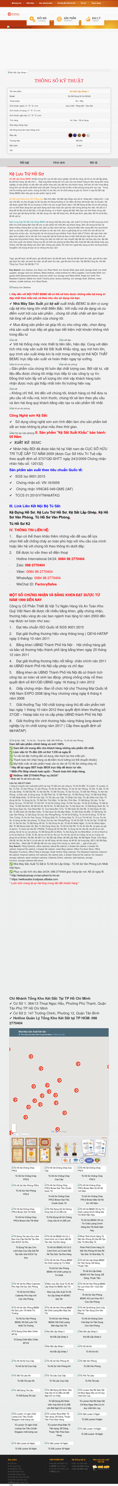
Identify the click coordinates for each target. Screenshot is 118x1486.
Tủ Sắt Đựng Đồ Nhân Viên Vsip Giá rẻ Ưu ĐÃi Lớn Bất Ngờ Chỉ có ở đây (59, 1404)
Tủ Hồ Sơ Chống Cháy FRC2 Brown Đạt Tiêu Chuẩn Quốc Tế (59, 1200)
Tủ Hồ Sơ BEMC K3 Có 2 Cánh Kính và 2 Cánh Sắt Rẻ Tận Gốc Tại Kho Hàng (59, 1251)
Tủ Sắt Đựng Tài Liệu (26, 1395)
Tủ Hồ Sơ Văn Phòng (52, 517)
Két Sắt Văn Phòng (58, 1466)
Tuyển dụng (96, 3)
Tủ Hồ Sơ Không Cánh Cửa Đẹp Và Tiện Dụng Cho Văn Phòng (92, 1322)
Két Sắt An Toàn (15, 1469)
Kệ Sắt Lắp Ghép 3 (59, 1336)
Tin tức (83, 3)
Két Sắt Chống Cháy (17, 1474)
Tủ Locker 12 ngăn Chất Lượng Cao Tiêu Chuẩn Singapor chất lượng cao (26, 1428)
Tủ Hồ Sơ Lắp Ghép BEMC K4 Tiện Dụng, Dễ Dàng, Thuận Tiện (92, 1274)
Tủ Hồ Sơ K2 (19, 523)
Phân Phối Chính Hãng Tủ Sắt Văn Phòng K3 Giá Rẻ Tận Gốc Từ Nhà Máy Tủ (92, 1251)
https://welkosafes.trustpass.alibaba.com (35, 879)
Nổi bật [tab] (24, 162)
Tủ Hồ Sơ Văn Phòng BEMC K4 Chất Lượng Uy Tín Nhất (59, 1272)
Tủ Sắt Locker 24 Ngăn (26, 1448)
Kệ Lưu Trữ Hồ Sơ (52, 512)
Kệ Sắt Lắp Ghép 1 (59, 1351)
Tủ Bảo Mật (55, 1471)
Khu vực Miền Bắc (80, 1463)
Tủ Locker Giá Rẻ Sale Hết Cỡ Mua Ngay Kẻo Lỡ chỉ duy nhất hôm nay (92, 1404)
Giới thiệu (30, 3)
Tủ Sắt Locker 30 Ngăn (59, 1448)
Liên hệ (15, 8)
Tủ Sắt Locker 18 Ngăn (92, 1433)
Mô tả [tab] (93, 162)
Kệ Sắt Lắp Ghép (82, 512)
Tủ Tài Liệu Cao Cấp (59, 1380)
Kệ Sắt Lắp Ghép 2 (92, 1336)
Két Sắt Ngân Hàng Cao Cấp (18, 1483)
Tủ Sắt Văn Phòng (92, 1366)
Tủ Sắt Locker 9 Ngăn (92, 1419)
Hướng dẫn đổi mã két (66, 3)
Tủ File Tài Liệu (92, 1380)
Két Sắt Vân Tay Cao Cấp (19, 1477)
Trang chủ (17, 3)
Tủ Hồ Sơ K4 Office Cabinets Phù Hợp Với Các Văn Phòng (25, 1295)
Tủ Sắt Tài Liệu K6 (25, 1380)
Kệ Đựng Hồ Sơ (22, 512)
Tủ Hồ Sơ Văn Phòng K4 (59, 1366)
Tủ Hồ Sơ (13, 1463)
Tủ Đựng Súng (15, 1466)
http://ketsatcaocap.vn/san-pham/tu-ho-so (35, 875)
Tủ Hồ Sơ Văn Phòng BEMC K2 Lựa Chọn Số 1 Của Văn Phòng (92, 1298)
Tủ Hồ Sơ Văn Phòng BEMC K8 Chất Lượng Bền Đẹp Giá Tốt (59, 1322)
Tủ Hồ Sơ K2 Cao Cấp (25, 1366)
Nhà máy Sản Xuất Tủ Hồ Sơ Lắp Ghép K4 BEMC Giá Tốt (59, 1295)
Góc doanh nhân (45, 3)
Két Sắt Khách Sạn (16, 1471)
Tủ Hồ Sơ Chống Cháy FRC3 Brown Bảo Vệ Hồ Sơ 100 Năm (92, 1200)
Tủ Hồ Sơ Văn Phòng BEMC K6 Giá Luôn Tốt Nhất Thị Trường (26, 1322)
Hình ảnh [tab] (59, 162)
